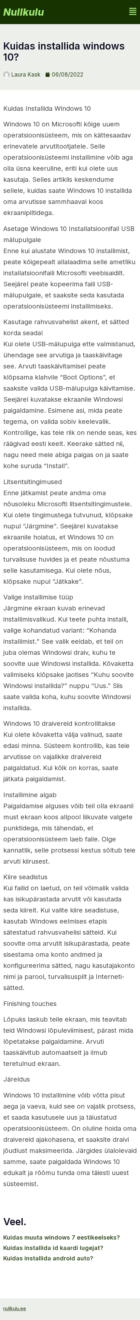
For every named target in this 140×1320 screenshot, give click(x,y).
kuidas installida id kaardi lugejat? (53, 1247)
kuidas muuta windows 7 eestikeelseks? (61, 1237)
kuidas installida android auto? (48, 1258)
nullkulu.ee (14, 1308)
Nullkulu (23, 12)
